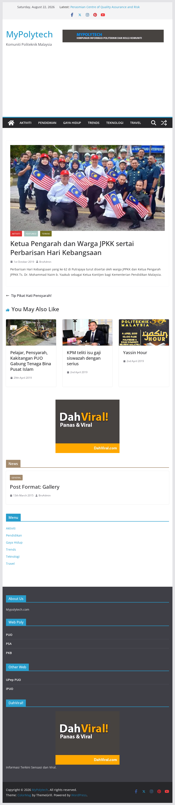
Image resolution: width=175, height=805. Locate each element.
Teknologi (114, 123)
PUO (9, 635)
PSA (9, 644)
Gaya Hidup (72, 123)
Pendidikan (47, 123)
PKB (9, 653)
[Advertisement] (87, 85)
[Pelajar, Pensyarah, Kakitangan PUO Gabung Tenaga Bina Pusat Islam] (31, 322)
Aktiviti (25, 123)
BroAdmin (45, 262)
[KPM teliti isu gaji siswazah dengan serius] (87, 322)
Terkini (46, 233)
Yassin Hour (135, 352)
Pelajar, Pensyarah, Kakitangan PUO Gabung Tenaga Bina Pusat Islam (30, 361)
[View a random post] (164, 123)
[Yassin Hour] (144, 322)
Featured (31, 233)
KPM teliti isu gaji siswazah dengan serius (84, 358)
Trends (93, 123)
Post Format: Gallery (34, 486)
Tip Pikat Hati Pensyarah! (31, 295)
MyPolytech (29, 34)
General (16, 477)
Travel (135, 123)
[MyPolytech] (11, 123)
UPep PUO (13, 680)
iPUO (9, 689)
